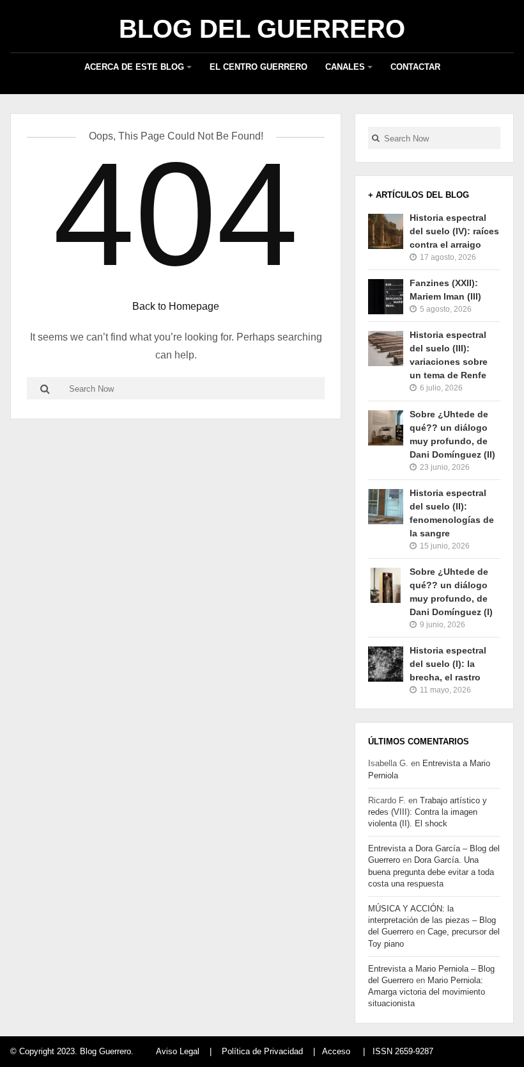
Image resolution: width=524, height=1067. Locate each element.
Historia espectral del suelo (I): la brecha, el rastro (448, 663)
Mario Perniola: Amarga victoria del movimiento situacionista (426, 991)
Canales (345, 67)
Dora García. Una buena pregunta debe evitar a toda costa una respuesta (431, 871)
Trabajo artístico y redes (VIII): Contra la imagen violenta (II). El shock (427, 812)
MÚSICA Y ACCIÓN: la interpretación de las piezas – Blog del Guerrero (432, 920)
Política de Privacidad (262, 1051)
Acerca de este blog (134, 67)
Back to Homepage (175, 306)
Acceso (336, 1051)
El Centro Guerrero (258, 67)
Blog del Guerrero (262, 29)
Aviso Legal (177, 1051)
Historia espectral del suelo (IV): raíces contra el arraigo (454, 231)
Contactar (415, 67)
